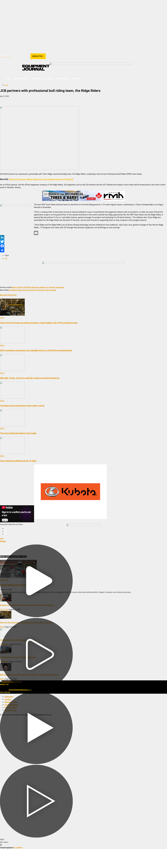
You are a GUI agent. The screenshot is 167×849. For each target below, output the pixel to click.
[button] (129, 78)
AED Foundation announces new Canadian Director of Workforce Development (36, 350)
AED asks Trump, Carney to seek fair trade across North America (29, 378)
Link (1, 539)
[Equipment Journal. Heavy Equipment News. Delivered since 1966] (36, 68)
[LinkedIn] (83, 237)
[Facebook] (14, 56)
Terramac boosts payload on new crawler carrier (22, 406)
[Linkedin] (22, 56)
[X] (26, 56)
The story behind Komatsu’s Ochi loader (18, 433)
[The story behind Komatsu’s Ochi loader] (12, 426)
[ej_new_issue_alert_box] (83, 525)
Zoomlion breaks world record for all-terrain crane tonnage (32, 290)
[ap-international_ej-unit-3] (83, 263)
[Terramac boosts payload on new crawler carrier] (12, 398)
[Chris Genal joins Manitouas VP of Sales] (12, 453)
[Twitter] (83, 241)
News (6, 85)
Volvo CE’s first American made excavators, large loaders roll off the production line (38, 323)
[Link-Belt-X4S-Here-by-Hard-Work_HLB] (91, 64)
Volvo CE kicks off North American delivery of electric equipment (37, 287)
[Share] (83, 250)
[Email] (29, 99)
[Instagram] (18, 56)
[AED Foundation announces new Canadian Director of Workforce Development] (12, 343)
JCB (6, 258)
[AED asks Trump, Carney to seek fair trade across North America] (12, 370)
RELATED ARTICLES (8, 295)
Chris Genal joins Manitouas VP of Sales (18, 461)
